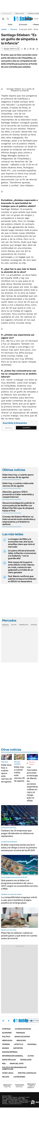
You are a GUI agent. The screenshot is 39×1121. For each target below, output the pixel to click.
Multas (5, 1077)
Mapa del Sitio (17, 1063)
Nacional (32, 1044)
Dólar (10, 24)
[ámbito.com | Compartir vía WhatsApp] (22, 49)
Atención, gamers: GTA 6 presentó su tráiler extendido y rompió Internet (18, 494)
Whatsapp (31, 1021)
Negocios (21, 1040)
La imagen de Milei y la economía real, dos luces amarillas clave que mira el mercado (21, 543)
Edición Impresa (9, 1052)
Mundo (5, 1048)
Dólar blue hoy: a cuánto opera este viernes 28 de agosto (17, 476)
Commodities (23, 624)
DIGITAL (7, 1086)
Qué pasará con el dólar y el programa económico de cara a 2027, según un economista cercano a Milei (19, 884)
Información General (12, 1056)
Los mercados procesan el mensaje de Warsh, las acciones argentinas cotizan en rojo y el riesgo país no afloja (32, 784)
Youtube (25, 1021)
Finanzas (20, 1033)
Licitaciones (19, 1077)
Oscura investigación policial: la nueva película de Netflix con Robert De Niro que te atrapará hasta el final (18, 507)
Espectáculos (9, 1060)
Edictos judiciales (27, 1073)
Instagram (14, 1021)
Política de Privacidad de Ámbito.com (14, 1068)
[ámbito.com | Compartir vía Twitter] (28, 49)
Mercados (7, 1040)
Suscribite (26, 427)
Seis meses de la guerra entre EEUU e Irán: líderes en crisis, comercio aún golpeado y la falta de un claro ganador (21, 567)
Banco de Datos (22, 1036)
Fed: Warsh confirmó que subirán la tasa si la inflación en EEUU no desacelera (22, 579)
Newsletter (33, 1021)
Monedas (5, 624)
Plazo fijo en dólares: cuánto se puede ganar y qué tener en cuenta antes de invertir (19, 935)
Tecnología (26, 1060)
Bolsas (13, 624)
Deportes (18, 1048)
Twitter (3, 1021)
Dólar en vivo (19, 13)
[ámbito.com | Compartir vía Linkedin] (30, 49)
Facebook (8, 1021)
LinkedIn (20, 1021)
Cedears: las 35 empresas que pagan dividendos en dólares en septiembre (17, 833)
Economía (23, 24)
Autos (31, 1056)
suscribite (29, 18)
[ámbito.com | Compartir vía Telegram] (33, 49)
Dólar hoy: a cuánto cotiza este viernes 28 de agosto (18, 484)
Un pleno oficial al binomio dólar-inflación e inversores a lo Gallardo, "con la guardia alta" (22, 554)
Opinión (6, 1044)
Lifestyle (18, 1044)
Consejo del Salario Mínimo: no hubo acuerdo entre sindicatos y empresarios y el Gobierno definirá (18, 520)
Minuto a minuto (32, 763)
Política (6, 1036)
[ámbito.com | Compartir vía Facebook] (25, 49)
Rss (4, 1063)
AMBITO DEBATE (31, 1086)
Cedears (34, 624)
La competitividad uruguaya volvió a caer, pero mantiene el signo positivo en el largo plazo (19, 900)
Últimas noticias (23, 1029)
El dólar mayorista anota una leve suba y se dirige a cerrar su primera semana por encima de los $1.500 (19, 847)
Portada (6, 1029)
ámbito (4, 29)
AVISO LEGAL (8, 1073)
